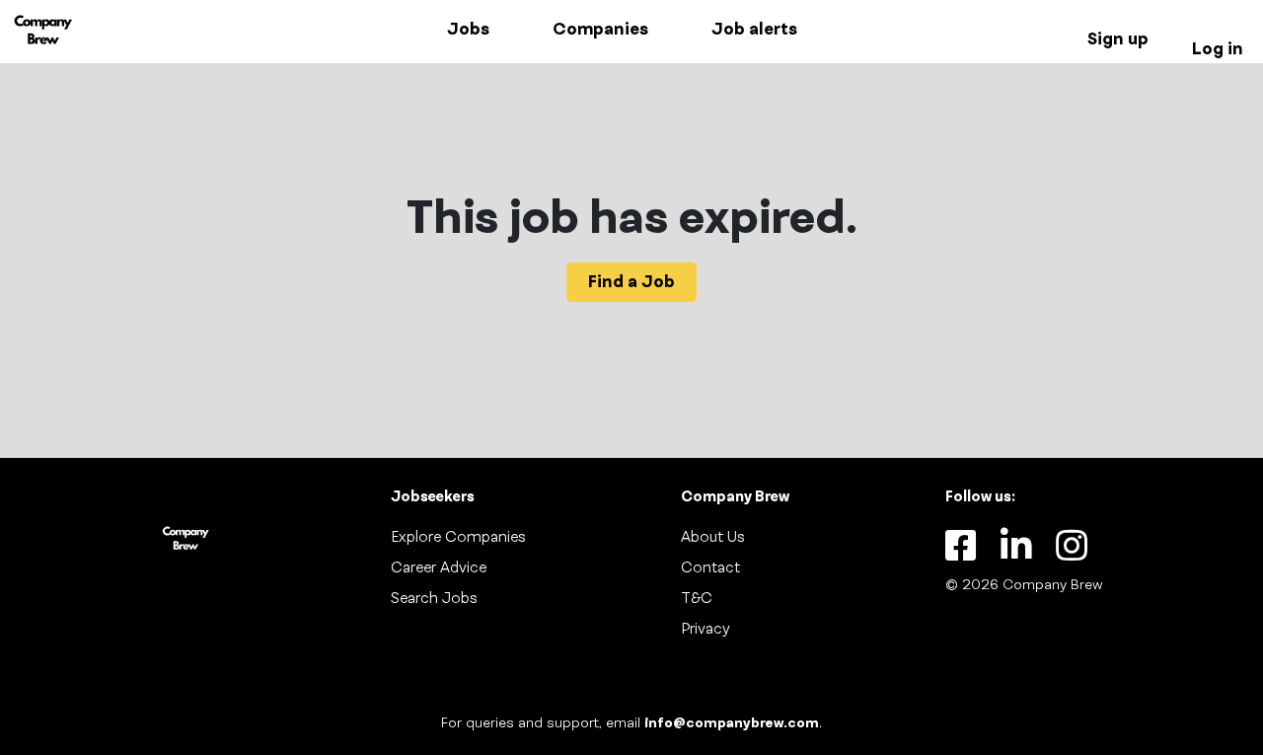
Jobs (468, 30)
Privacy (705, 630)
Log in (1217, 49)
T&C (696, 599)
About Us (713, 538)
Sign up (1118, 39)
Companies (600, 30)
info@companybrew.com (731, 723)
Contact (710, 568)
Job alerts (754, 30)
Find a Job (631, 282)
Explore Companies (458, 538)
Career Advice (438, 568)
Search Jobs (434, 599)
